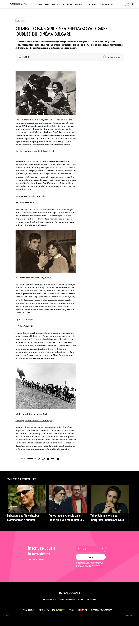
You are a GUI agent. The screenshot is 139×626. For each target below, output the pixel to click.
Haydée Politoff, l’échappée (24, 319)
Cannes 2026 (55, 4)
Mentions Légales (129, 615)
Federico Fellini (58, 345)
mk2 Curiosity (68, 4)
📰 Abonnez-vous (106, 4)
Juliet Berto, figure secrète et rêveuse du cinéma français (34, 420)
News (17, 20)
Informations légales (86, 566)
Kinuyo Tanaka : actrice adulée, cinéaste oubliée (31, 195)
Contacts (80, 600)
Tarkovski (45, 299)
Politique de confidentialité (67, 600)
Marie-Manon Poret (115, 57)
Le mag (94, 4)
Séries (47, 4)
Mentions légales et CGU (49, 600)
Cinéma (39, 4)
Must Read (78, 4)
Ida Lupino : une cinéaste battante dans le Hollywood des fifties (36, 151)
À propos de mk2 (91, 600)
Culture (87, 4)
